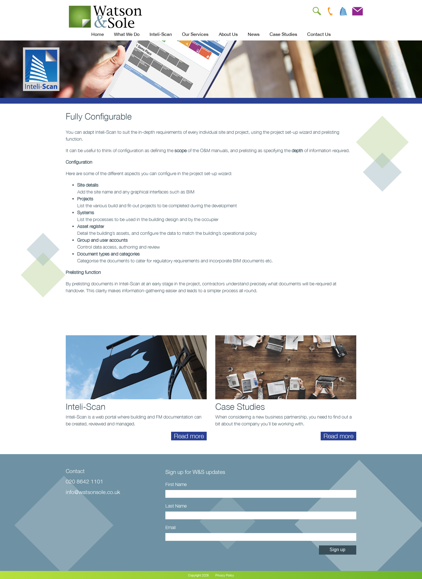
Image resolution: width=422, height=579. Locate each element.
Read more (189, 436)
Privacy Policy (224, 575)
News (254, 34)
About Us (228, 34)
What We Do (127, 34)
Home (97, 34)
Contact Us (319, 34)
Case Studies (283, 34)
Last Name (176, 505)
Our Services (195, 34)
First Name (176, 484)
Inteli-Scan (161, 34)
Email (170, 527)
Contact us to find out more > (118, 309)
